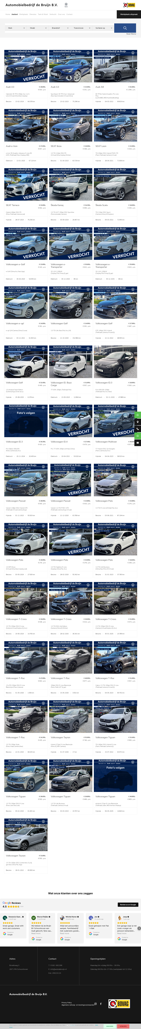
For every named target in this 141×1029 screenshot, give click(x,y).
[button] (2, 928)
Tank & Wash (43, 14)
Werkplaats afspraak (129, 14)
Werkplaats (23, 14)
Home (8, 14)
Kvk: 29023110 (54, 973)
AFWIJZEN (123, 1026)
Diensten (33, 14)
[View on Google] (5, 918)
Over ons (61, 14)
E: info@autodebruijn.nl (57, 969)
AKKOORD (109, 1026)
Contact (69, 14)
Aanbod (15, 14)
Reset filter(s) (131, 34)
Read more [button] (35, 933)
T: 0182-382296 (55, 965)
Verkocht (52, 14)
